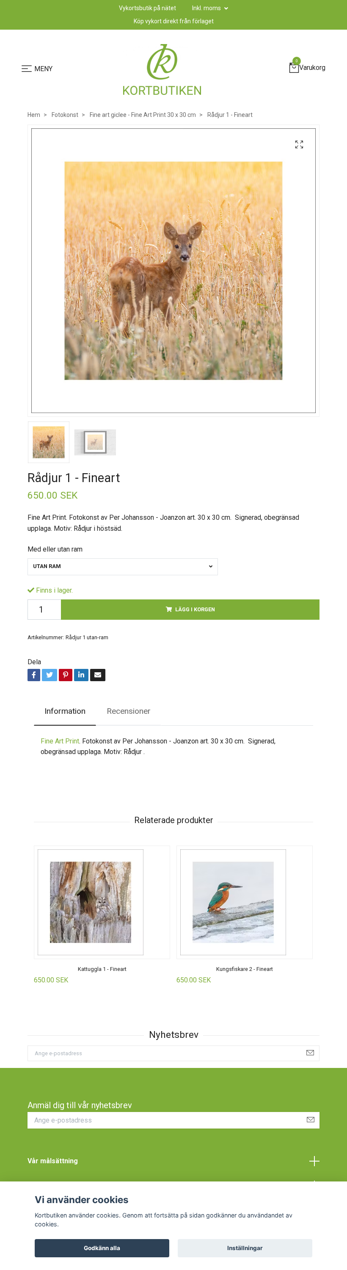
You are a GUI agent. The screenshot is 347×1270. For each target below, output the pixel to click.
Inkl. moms (207, 8)
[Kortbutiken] (162, 69)
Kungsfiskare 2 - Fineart (244, 969)
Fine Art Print (60, 741)
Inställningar (245, 1248)
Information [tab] (64, 711)
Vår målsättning (53, 1161)
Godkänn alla (102, 1248)
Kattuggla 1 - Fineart (102, 969)
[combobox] (123, 566)
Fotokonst (65, 114)
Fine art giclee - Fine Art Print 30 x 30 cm (143, 114)
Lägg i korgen (195, 609)
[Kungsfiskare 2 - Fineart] (244, 902)
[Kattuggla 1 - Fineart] (102, 902)
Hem (34, 114)
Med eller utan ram (55, 549)
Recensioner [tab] (129, 711)
